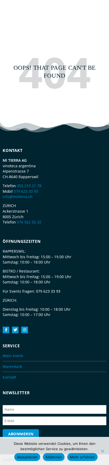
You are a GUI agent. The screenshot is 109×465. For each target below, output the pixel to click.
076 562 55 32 (29, 222)
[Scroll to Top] (102, 450)
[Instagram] (24, 330)
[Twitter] (15, 330)
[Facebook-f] (6, 330)
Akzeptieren (27, 457)
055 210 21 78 (29, 185)
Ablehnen (54, 457)
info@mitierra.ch (18, 196)
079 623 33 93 (26, 191)
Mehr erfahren (82, 457)
